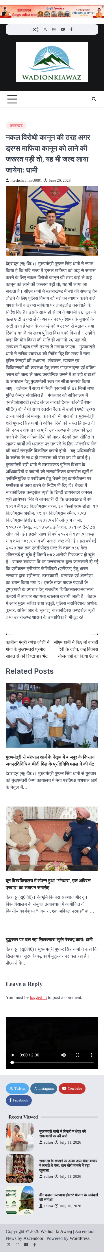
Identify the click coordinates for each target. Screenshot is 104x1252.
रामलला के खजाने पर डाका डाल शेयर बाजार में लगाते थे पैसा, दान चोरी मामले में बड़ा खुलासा (68, 1166)
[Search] (94, 99)
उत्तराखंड (16, 126)
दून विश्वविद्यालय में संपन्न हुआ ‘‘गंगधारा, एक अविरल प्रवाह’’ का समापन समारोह (48, 884)
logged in (38, 997)
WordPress (79, 1238)
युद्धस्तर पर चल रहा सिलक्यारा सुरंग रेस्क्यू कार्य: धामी (49, 939)
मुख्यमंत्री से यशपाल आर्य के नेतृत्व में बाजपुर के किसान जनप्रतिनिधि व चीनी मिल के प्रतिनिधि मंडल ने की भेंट (50, 760)
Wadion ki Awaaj (56, 1231)
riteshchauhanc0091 (26, 181)
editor (48, 1142)
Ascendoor (33, 1238)
